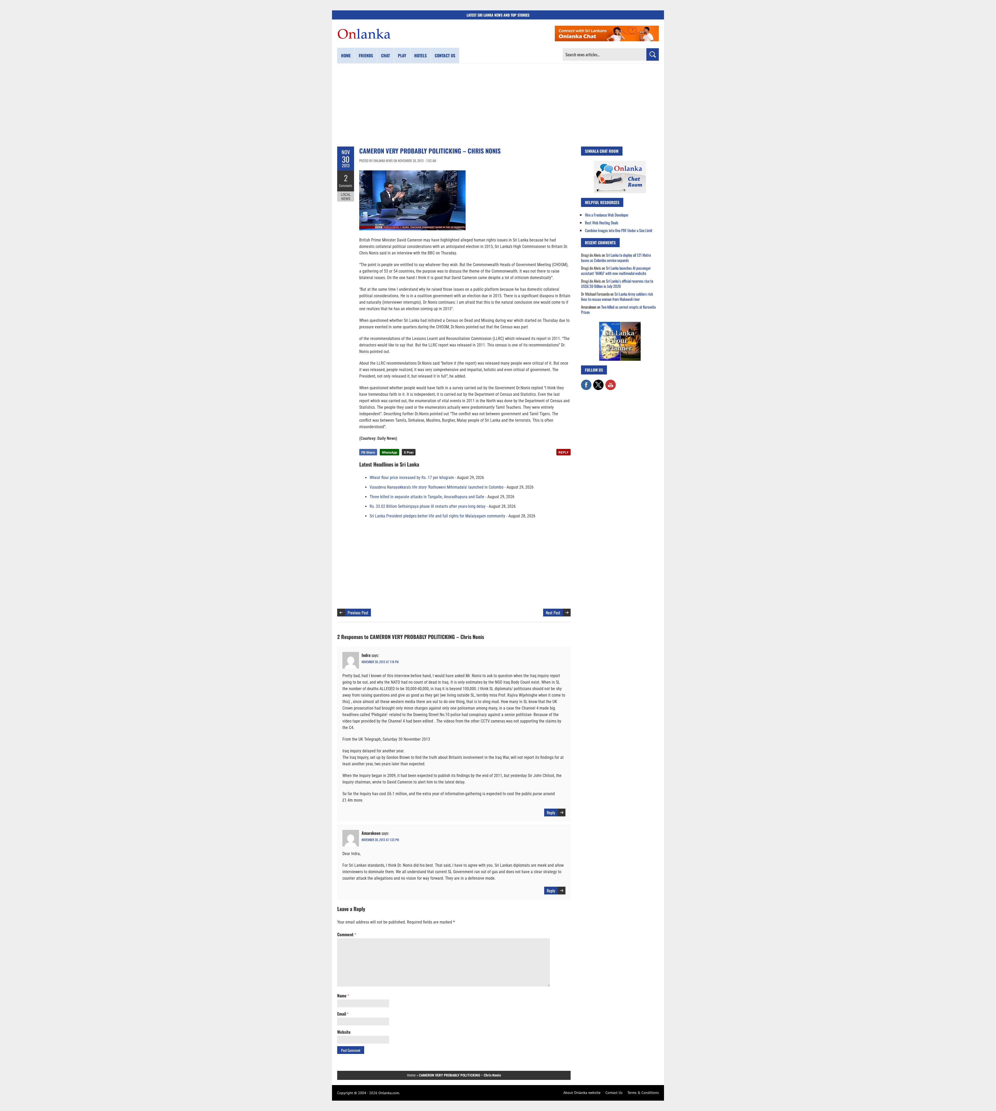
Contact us (445, 55)
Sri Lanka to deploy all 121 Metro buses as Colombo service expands (616, 257)
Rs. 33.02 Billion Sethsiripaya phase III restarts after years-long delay (428, 506)
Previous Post (358, 612)
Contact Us (613, 1092)
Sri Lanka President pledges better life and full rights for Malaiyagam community (437, 515)
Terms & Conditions (643, 1092)
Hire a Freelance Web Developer (606, 215)
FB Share (368, 452)
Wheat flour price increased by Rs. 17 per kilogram (412, 477)
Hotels (420, 55)
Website (344, 1032)
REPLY (563, 452)
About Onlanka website (581, 1092)
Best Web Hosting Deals (601, 222)
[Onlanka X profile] (598, 382)
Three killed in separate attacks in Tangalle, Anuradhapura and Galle (427, 496)
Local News (346, 196)
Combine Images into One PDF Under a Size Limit (618, 230)
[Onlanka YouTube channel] (610, 382)
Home (346, 55)
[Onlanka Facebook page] (586, 382)
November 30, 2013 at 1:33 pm (380, 839)
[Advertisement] (498, 105)
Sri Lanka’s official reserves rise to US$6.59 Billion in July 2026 (617, 283)
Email (342, 1014)
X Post (408, 452)
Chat (385, 55)
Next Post (553, 612)
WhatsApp (389, 452)
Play (402, 55)
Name (343, 995)
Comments (345, 185)
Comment (346, 934)
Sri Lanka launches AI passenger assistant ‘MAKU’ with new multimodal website (616, 270)
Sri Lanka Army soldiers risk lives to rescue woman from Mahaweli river (617, 296)
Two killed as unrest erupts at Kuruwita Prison (618, 309)
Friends (366, 55)
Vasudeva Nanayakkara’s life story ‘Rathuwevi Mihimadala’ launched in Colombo (436, 487)
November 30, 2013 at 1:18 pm (380, 661)
